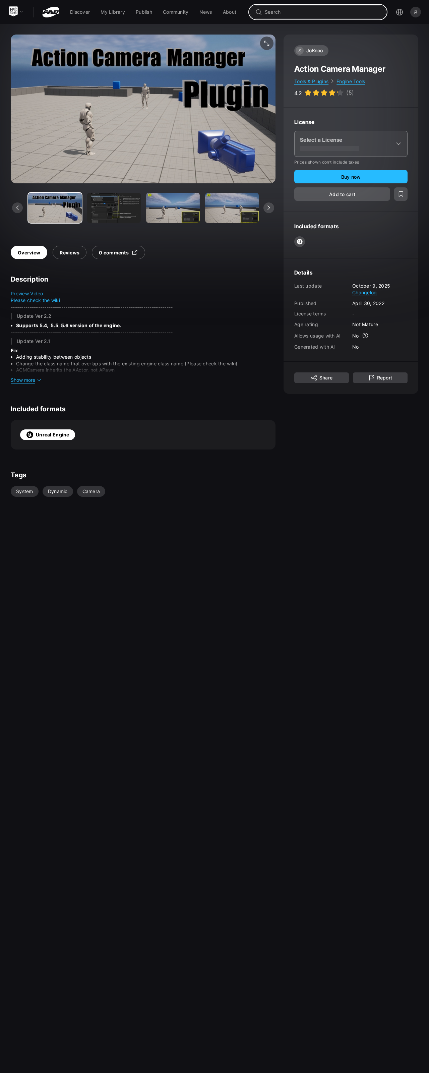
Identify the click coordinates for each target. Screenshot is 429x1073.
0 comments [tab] (114, 252)
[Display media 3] (232, 208)
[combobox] (322, 12)
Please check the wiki (35, 300)
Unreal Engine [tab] (52, 434)
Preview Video (27, 293)
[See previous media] (17, 207)
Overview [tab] (29, 252)
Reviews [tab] (69, 252)
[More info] (366, 336)
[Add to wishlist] (401, 194)
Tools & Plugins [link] (311, 81)
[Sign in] (415, 12)
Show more (23, 380)
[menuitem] (80, 12)
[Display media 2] (173, 208)
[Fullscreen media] (266, 43)
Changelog (364, 292)
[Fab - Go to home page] (50, 12)
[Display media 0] (55, 208)
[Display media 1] (114, 208)
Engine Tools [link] (350, 81)
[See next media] (268, 207)
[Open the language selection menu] (399, 12)
